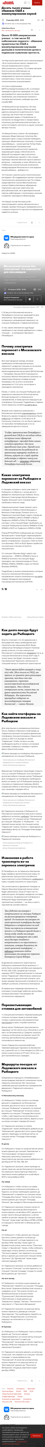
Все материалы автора (11, 30)
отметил (24, 461)
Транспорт (31, 1388)
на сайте (38, 576)
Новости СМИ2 (8, 253)
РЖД (25, 1391)
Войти (37, 3)
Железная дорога (7, 1391)
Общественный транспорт (12, 1394)
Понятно (37, 1436)
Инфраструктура (8, 1396)
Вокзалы (27, 1394)
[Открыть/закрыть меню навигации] (25, 2)
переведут (31, 653)
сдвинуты (6, 419)
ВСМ (31, 1391)
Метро (20, 1396)
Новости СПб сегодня (22, 1402)
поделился (9, 951)
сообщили (37, 879)
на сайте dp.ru (30, 405)
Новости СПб (7, 1402)
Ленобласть (27, 1399)
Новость (10, 1388)
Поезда (18, 1391)
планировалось (29, 413)
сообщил (25, 816)
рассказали (7, 1023)
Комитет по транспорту (11, 1399)
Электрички (20, 1388)
